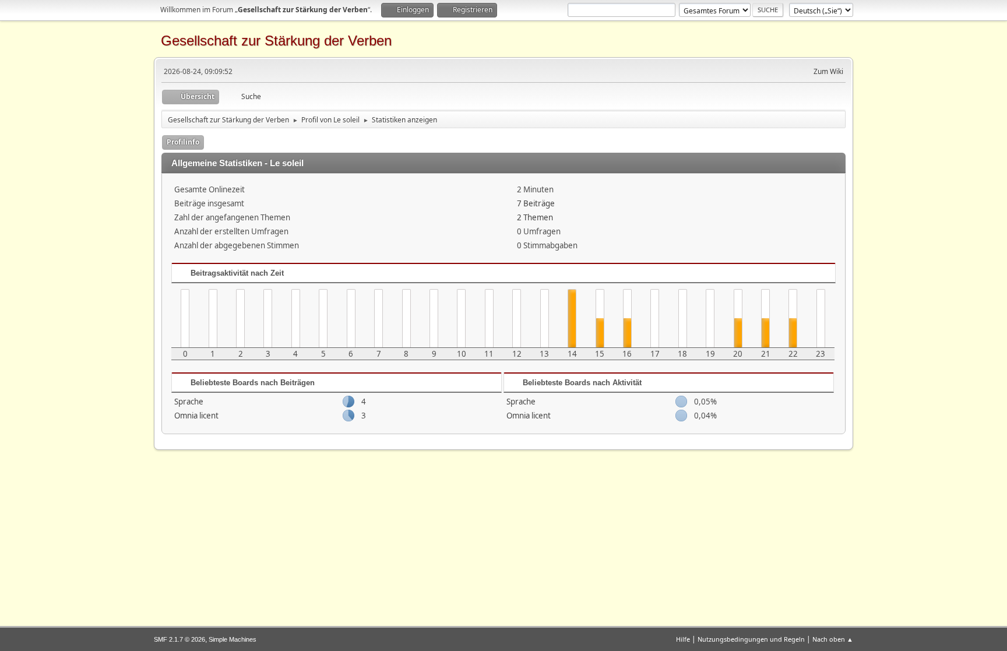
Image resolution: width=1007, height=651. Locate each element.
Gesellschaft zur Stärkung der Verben (276, 40)
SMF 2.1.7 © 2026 (179, 639)
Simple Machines (232, 639)
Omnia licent (196, 415)
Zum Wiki (828, 71)
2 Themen (535, 217)
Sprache (188, 401)
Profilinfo (183, 142)
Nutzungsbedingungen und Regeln (751, 639)
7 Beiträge (536, 203)
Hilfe (683, 639)
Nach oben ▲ (832, 639)
